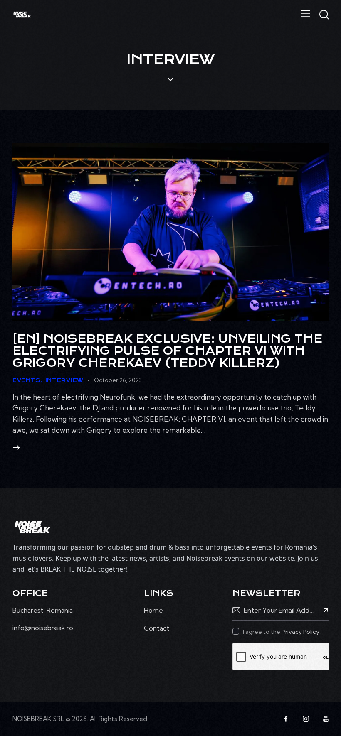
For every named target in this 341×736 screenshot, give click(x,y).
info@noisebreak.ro (42, 627)
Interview (64, 380)
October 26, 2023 (118, 380)
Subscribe (322, 610)
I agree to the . (282, 631)
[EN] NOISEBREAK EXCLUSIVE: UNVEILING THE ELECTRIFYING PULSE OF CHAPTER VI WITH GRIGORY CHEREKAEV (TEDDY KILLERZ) (167, 350)
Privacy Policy (300, 632)
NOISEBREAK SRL (38, 719)
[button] (305, 13)
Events (26, 380)
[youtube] (326, 719)
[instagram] (306, 719)
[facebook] (286, 719)
